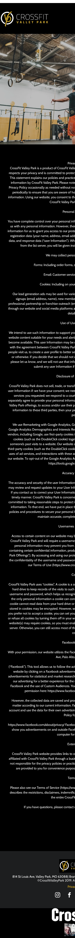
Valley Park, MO (46, 877)
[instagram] (58, 895)
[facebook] (69, 895)
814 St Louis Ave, (23, 877)
